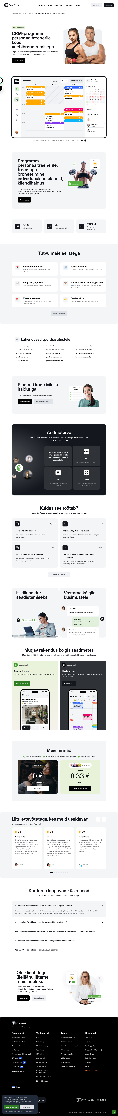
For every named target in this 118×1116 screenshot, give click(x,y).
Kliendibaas (65, 1050)
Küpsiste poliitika (18, 1111)
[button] (98, 819)
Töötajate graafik (67, 1054)
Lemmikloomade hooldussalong (42, 1071)
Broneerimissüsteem (68, 1038)
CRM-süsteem (66, 1062)
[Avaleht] (11, 5)
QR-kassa (16, 1058)
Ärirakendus (68, 683)
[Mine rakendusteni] (82, 140)
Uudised (88, 1062)
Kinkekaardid (16, 1046)
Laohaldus (15, 1050)
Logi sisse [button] (96, 5)
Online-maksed (18, 1062)
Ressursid (69, 5)
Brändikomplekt (90, 1058)
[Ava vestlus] (114, 1112)
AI (51, 5)
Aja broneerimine (67, 1042)
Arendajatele (89, 1054)
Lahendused (59, 5)
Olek (104, 1112)
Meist (87, 1066)
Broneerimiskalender (19, 1038)
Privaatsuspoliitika (28, 1111)
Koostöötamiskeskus (43, 1076)
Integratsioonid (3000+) (93, 1050)
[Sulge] (35, 1097)
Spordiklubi (40, 1050)
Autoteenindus (41, 1058)
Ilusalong (39, 1038)
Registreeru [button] (108, 5)
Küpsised (97, 1112)
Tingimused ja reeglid (75, 1112)
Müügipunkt (17, 1066)
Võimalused (41, 5)
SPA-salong (40, 1054)
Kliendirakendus (21, 683)
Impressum (88, 1112)
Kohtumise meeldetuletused (21, 1054)
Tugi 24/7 (88, 1042)
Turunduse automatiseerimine (71, 1046)
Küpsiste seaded (8, 1111)
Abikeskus (88, 1038)
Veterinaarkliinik (41, 1066)
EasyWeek (15, 13)
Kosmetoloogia (41, 1062)
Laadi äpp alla (90, 1046)
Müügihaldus (65, 1058)
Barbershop (40, 1042)
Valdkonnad (22, 13)
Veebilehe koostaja (18, 1042)
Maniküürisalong (42, 1046)
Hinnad (78, 5)
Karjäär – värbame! (91, 1070)
